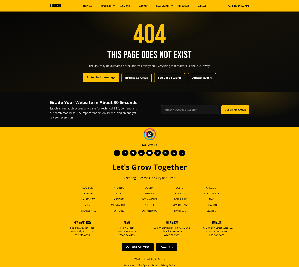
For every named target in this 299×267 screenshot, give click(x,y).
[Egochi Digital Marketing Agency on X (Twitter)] (133, 153)
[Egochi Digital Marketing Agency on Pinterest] (157, 153)
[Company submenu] (150, 5)
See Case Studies (169, 77)
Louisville (180, 199)
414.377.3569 (172, 235)
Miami (87, 205)
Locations (125, 5)
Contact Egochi (202, 77)
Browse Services (136, 77)
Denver (149, 193)
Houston (180, 193)
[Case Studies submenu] (172, 5)
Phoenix (149, 205)
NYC (211, 199)
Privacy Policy (168, 265)
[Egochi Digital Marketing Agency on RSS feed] (182, 153)
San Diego (180, 210)
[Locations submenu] (132, 5)
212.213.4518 (82, 235)
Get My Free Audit (235, 109)
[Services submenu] (94, 5)
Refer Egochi (143, 265)
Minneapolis (118, 205)
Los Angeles (149, 199)
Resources (183, 5)
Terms (155, 265)
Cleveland (87, 193)
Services (87, 5)
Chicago (211, 187)
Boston (180, 187)
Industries (106, 5)
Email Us (167, 247)
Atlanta (118, 187)
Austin (149, 187)
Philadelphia (88, 210)
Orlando (211, 205)
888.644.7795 (240, 5)
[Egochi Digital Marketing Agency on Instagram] (125, 153)
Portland (119, 210)
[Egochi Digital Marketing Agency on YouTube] (149, 153)
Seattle (211, 210)
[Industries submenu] (114, 5)
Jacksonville (211, 193)
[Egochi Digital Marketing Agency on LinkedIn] (141, 153)
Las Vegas (118, 199)
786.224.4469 (127, 235)
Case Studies (163, 5)
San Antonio (149, 210)
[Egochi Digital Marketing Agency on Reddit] (174, 153)
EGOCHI (55, 6)
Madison (87, 187)
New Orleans (180, 205)
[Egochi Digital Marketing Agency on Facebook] (117, 153)
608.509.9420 (216, 235)
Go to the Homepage (100, 77)
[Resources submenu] (191, 5)
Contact (202, 5)
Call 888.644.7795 (137, 247)
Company (143, 5)
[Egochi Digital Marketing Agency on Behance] (165, 153)
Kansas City (88, 199)
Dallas (118, 193)
